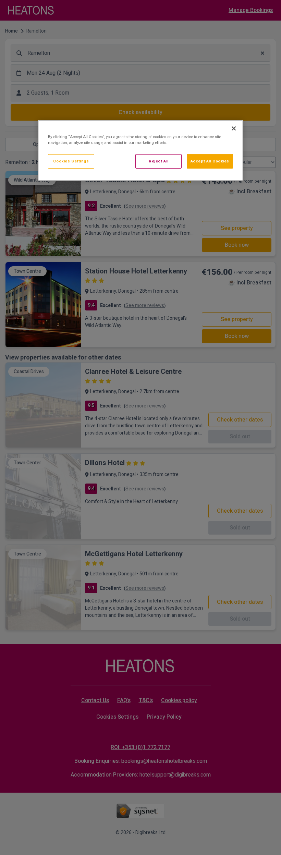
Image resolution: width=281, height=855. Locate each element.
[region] (140, 150)
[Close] (233, 128)
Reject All (159, 161)
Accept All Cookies (210, 161)
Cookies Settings (71, 161)
